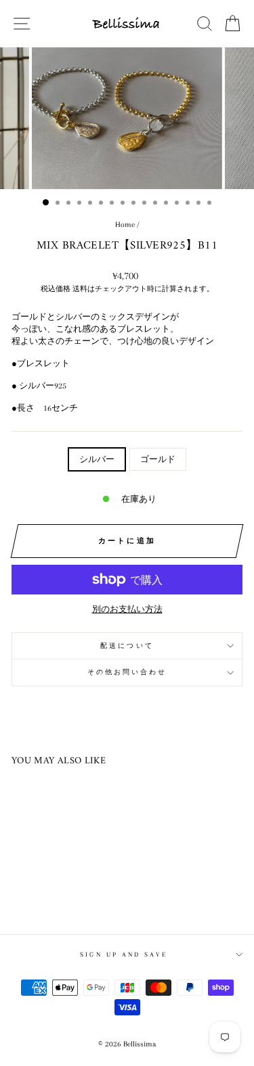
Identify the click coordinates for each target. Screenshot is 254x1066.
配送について (127, 645)
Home (125, 224)
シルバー (96, 459)
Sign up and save (123, 954)
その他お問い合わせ (127, 672)
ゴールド (157, 459)
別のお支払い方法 (127, 609)
